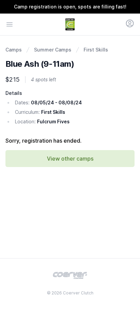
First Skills (96, 50)
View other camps (70, 158)
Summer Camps (52, 50)
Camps (13, 50)
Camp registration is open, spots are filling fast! (70, 6)
